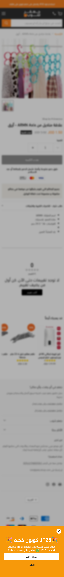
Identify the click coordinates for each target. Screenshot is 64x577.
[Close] (58, 531)
